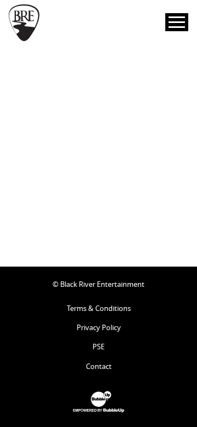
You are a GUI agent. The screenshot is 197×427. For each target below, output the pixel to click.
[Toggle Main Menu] (176, 22)
